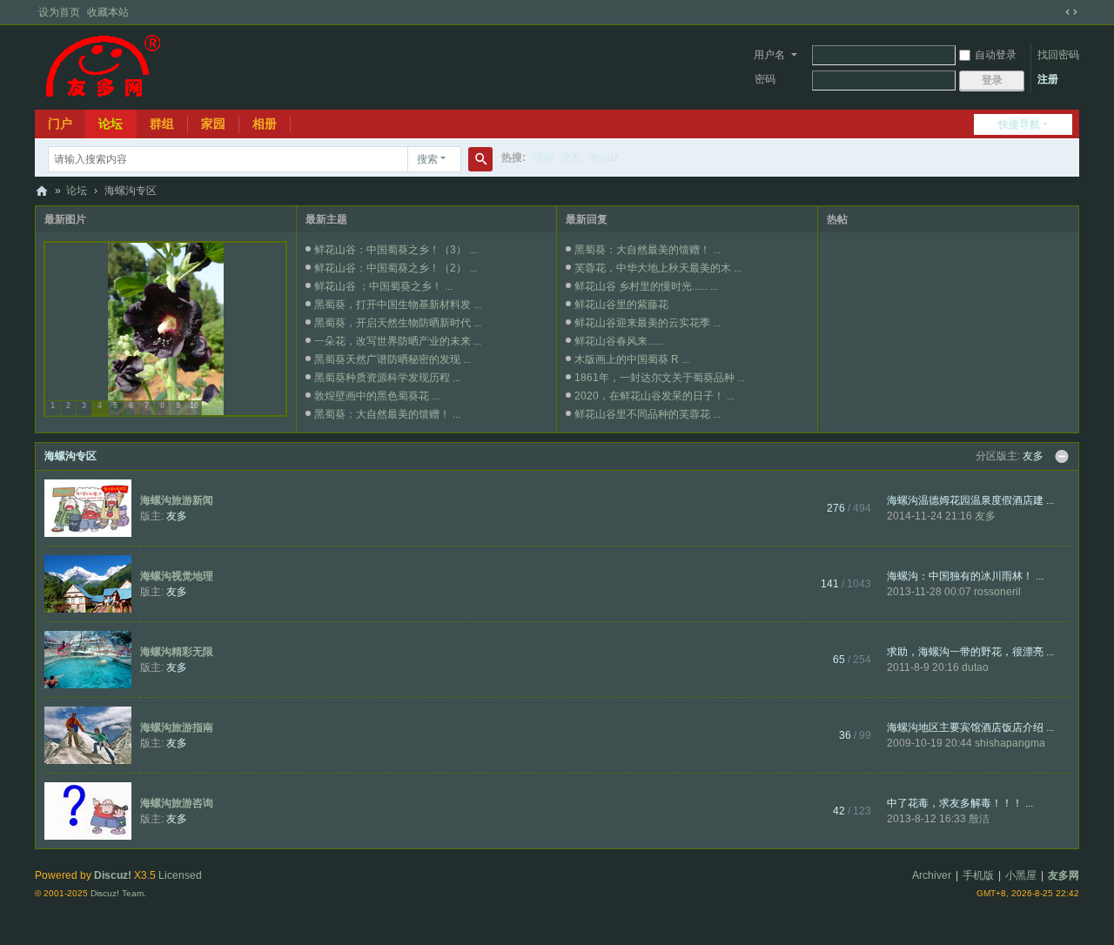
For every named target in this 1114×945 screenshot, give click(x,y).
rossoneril (997, 592)
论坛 (110, 124)
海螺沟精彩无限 (176, 652)
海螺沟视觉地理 (176, 576)
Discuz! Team (117, 893)
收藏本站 (108, 12)
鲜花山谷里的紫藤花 (621, 304)
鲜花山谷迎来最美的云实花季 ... (647, 323)
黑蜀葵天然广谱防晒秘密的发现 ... (392, 359)
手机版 (978, 875)
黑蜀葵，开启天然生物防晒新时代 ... (397, 323)
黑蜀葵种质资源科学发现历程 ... (387, 378)
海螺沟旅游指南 (176, 727)
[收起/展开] (1062, 457)
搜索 (427, 159)
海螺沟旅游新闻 (176, 500)
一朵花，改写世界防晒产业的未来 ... (397, 341)
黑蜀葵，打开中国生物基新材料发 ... (397, 304)
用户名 (769, 55)
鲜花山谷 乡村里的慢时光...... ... (646, 286)
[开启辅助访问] (1054, 12)
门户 (60, 124)
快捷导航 (1019, 124)
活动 (543, 157)
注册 (1047, 79)
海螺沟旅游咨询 (176, 803)
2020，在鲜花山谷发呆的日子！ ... (654, 396)
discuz (603, 157)
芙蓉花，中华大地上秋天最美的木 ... (658, 268)
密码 (765, 79)
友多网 (42, 191)
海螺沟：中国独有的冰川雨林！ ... (965, 576)
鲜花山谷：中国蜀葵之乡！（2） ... (395, 268)
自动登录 (996, 55)
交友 (570, 157)
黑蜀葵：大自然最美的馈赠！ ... (387, 414)
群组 (162, 124)
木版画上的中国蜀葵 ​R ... (631, 359)
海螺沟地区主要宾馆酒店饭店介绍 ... (970, 727)
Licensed (180, 875)
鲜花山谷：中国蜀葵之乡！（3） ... (395, 250)
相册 (264, 124)
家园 (213, 124)
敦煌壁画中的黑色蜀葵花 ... (377, 396)
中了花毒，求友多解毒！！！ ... (960, 803)
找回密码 (1058, 55)
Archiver (931, 875)
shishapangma (1010, 743)
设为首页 (59, 12)
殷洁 (979, 819)
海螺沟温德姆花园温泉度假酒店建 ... (970, 500)
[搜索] (480, 159)
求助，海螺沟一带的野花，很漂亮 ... (970, 652)
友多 (1033, 456)
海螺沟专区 (70, 456)
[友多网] (103, 66)
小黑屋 (1021, 875)
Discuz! (112, 875)
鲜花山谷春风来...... (618, 341)
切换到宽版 (1071, 12)
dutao (975, 667)
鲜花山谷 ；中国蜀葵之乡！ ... (383, 286)
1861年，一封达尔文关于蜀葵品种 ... (659, 378)
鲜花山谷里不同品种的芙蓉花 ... (647, 414)
